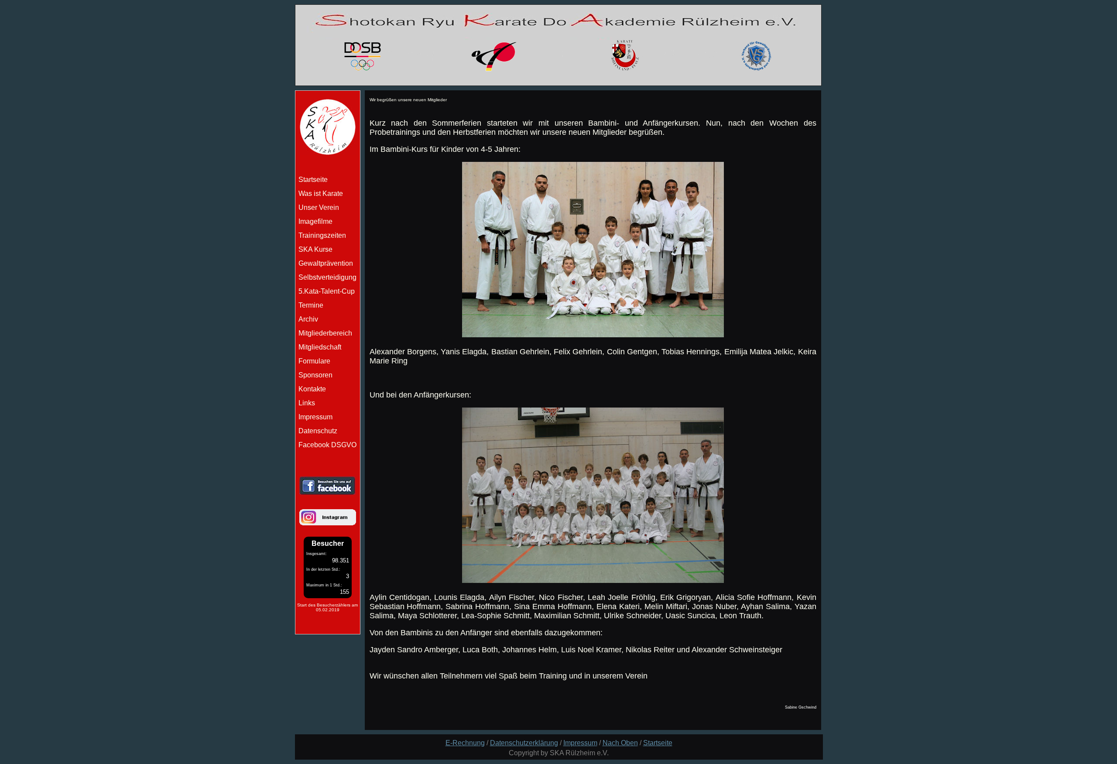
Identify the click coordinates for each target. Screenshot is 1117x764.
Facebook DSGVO (327, 445)
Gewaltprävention (325, 263)
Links (306, 403)
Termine (310, 305)
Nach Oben (620, 743)
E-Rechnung (465, 743)
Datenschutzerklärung (524, 743)
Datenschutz (317, 431)
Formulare (314, 361)
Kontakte (312, 389)
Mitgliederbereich (325, 333)
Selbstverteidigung (327, 277)
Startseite (657, 743)
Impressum (315, 417)
